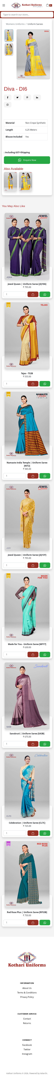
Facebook (27, 1045)
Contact (27, 1018)
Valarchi (43, 1073)
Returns (27, 1023)
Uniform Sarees (35, 24)
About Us (27, 988)
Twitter (27, 1049)
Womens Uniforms (15, 24)
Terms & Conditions (27, 992)
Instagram (27, 1053)
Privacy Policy (27, 997)
